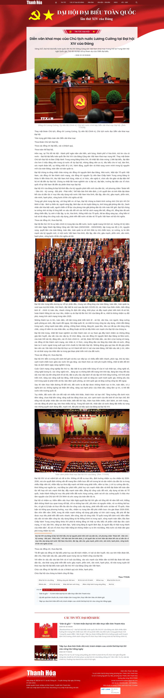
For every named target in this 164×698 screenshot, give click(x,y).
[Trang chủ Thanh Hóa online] (56, 2)
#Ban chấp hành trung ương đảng (94, 584)
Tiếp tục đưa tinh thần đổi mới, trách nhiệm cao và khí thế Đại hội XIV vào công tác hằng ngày (75, 601)
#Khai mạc (100, 580)
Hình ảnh (91, 2)
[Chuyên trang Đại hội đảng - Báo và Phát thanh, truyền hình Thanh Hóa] (36, 2)
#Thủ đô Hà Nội (54, 584)
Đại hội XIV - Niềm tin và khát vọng (54, 590)
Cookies (135, 685)
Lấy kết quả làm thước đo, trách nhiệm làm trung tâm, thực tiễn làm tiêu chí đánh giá (71, 597)
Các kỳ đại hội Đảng (77, 2)
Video (116, 2)
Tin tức (63, 2)
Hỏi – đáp (124, 2)
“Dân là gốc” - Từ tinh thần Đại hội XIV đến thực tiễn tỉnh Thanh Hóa (64, 594)
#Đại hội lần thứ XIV (113, 580)
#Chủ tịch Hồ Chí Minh (85, 580)
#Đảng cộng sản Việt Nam (66, 580)
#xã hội (111, 584)
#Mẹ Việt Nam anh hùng (71, 584)
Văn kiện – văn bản (103, 2)
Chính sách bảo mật (124, 685)
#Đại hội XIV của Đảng (46, 580)
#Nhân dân (42, 584)
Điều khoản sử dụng (109, 685)
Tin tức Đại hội (82, 31)
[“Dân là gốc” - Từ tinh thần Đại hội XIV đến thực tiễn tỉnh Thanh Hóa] (46, 630)
